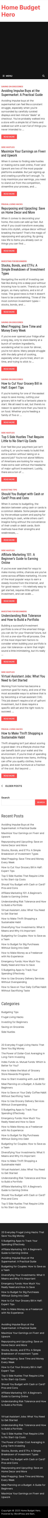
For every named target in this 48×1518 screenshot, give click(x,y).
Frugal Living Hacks (12, 204)
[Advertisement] (24, 47)
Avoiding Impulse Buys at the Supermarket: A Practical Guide (22, 93)
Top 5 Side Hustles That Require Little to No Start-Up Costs (22, 439)
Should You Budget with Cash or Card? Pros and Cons (22, 496)
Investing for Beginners (14, 261)
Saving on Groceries (12, 86)
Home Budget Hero (20, 11)
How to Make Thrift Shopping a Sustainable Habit (22, 735)
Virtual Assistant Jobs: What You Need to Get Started (23, 678)
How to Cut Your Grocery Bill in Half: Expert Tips (21, 385)
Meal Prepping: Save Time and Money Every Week (21, 328)
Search (5, 797)
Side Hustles (8, 147)
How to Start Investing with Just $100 (22, 1079)
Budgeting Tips (9, 490)
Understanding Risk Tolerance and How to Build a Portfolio (21, 618)
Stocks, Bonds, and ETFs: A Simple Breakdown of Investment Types (23, 269)
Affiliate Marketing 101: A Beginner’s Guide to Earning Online (19, 559)
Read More (10, 137)
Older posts (13, 786)
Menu (9, 76)
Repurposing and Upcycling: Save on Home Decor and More (23, 210)
